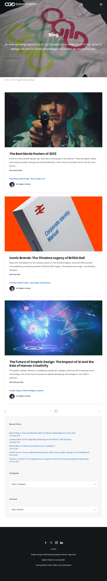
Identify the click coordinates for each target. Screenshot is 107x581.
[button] (101, 4)
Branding (12, 282)
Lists (43, 178)
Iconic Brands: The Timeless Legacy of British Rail (47, 258)
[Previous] (8, 412)
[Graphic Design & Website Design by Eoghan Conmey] (21, 4)
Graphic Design (23, 178)
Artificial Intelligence (29, 390)
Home (7, 79)
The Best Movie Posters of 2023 (32, 154)
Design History (45, 282)
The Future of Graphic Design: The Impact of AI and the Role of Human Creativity (51, 364)
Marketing (13, 178)
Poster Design (36, 178)
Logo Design (34, 282)
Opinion (40, 390)
